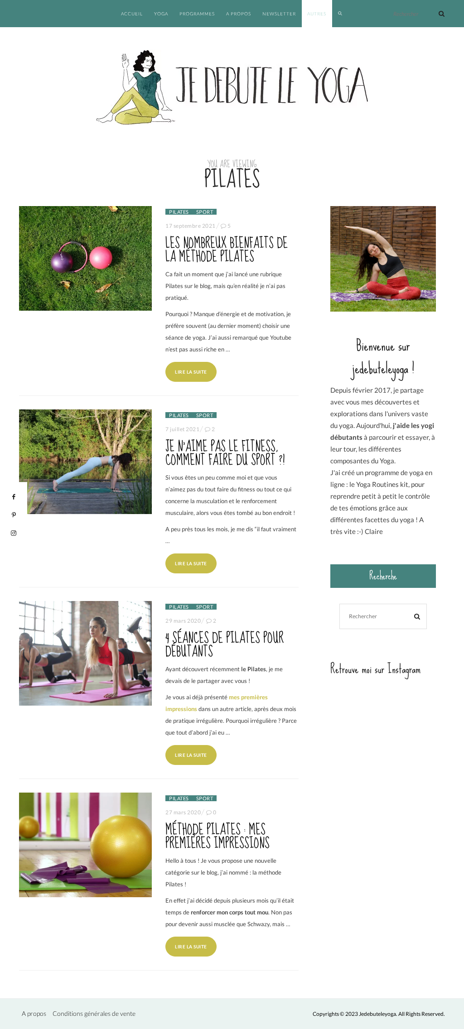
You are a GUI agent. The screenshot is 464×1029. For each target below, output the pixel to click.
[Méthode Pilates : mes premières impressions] (85, 845)
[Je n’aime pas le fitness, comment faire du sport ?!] (85, 461)
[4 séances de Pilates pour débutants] (85, 653)
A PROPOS (238, 13)
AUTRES (316, 13)
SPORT (204, 212)
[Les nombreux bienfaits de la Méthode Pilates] (85, 258)
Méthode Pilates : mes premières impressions (217, 836)
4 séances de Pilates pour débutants (224, 645)
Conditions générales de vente (94, 1013)
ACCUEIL (132, 13)
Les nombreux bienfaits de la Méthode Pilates (226, 250)
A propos (34, 1013)
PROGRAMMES (197, 13)
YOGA (161, 13)
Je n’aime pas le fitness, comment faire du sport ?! (225, 453)
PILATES (179, 212)
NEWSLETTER (279, 13)
